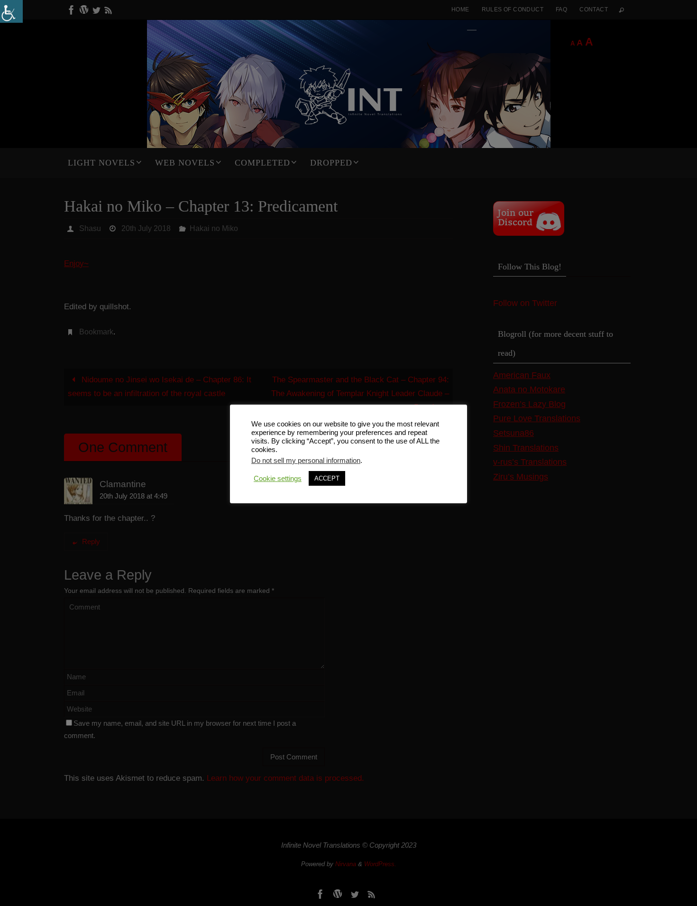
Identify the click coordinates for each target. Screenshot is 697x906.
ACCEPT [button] (326, 478)
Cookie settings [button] (278, 478)
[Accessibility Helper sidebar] (11, 11)
